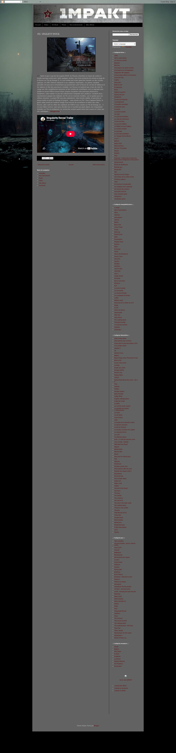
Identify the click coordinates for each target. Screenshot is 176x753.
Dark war (117, 232)
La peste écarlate (120, 112)
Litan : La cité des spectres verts (124, 439)
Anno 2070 (118, 547)
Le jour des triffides (120, 124)
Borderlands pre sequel (122, 557)
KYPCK (116, 654)
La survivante (118, 290)
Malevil (116, 141)
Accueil (38, 25)
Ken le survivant (119, 281)
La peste (117, 109)
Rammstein (118, 666)
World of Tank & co (120, 638)
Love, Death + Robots (121, 442)
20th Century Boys (120, 338)
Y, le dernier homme (120, 325)
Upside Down (118, 517)
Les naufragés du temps (122, 295)
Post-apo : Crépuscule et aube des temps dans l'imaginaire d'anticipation (126, 159)
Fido (115, 384)
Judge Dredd (118, 276)
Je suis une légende (121, 99)
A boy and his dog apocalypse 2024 (126, 343)
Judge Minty (118, 396)
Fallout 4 (117, 579)
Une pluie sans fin (120, 191)
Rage (116, 606)
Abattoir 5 (117, 348)
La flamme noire (119, 107)
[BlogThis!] (45, 158)
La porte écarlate (119, 288)
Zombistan (117, 330)
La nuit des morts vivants (122, 406)
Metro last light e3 (120, 601)
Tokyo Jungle (118, 630)
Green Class (118, 256)
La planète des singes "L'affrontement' (121, 409)
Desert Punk (118, 234)
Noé (115, 459)
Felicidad (117, 249)
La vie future (118, 415)
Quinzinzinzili (118, 162)
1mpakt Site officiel (120, 686)
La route (117, 114)
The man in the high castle (122, 503)
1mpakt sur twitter (120, 690)
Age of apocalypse (120, 210)
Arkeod (116, 220)
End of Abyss (118, 574)
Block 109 (117, 225)
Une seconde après (120, 194)
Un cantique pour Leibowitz (123, 187)
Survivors (117, 491)
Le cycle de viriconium (121, 119)
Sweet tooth (118, 312)
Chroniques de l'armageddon (123, 70)
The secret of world (120, 621)
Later (116, 420)
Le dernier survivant (120, 425)
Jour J (116, 273)
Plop (115, 156)
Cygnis (116, 80)
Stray (116, 616)
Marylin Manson (119, 661)
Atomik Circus (118, 353)
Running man (118, 476)
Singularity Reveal (120, 611)
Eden (116, 246)
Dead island (118, 562)
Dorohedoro (118, 239)
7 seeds (116, 207)
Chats (116, 229)
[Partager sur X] (47, 158)
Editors (116, 649)
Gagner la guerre (119, 92)
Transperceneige (119, 322)
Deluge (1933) (119, 370)
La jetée (117, 403)
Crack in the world (120, 363)
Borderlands (118, 555)
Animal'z (117, 215)
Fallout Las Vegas (120, 582)
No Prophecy (118, 664)
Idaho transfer (118, 394)
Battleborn (117, 552)
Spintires (117, 613)
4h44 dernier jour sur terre (122, 341)
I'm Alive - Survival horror (122, 589)
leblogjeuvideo (55, 111)
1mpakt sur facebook (121, 688)
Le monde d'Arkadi (120, 293)
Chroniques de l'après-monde (124, 68)
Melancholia (118, 449)
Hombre (117, 264)
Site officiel (90, 25)
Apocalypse (118, 217)
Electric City (118, 372)
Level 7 (116, 138)
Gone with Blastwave (121, 254)
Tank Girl (117, 315)
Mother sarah (118, 300)
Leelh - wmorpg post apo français (125, 591)
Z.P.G (116, 530)
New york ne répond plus (122, 456)
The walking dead (120, 320)
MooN (116, 454)
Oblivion (117, 461)
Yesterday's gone (119, 199)
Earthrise (117, 572)
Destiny (116, 567)
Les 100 (117, 435)
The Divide (117, 495)
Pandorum (117, 464)
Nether (116, 604)
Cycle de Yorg (118, 77)
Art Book (55, 25)
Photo (64, 25)
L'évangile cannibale (121, 104)
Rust (115, 609)
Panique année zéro (121, 466)
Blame (116, 222)
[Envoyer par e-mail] (43, 158)
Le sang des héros (120, 432)
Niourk (116, 151)
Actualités (42, 173)
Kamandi (117, 278)
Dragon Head (118, 242)
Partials (116, 153)
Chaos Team (118, 227)
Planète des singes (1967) (122, 471)
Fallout (116, 377)
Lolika (116, 298)
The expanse (118, 498)
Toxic (116, 182)
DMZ (115, 237)
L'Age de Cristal (119, 401)
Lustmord (117, 659)
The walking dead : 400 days (123, 626)
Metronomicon (119, 146)
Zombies (117, 327)
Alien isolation (119, 541)
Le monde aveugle (120, 129)
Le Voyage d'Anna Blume (122, 136)
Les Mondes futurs (120, 437)
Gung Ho (117, 259)
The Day (117, 493)
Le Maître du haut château (122, 126)
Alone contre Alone (120, 58)
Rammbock (118, 474)
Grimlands (117, 584)
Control (116, 560)
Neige (116, 305)
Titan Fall (117, 628)
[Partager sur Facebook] (50, 158)
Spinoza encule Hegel (121, 174)
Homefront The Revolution (122, 586)
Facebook (42, 185)
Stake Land (118, 483)
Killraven (117, 283)
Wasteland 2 (118, 635)
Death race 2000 (119, 368)
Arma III (116, 550)
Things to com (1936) (121, 508)
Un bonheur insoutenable (122, 184)
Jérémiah (117, 271)
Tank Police (118, 317)
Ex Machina (118, 87)
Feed (116, 90)
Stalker (116, 486)
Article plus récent (43, 165)
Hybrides (117, 266)
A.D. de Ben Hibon (120, 346)
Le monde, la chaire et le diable (124, 430)
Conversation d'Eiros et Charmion (125, 75)
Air (115, 350)
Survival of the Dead (121, 488)
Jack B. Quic (118, 269)
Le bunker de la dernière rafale (124, 422)
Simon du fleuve (119, 310)
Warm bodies (118, 520)
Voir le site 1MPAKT (125, 680)
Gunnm (116, 261)
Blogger (96, 726)
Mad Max (117, 594)
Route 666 (117, 169)
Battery (116, 355)
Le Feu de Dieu (119, 121)
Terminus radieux (120, 179)
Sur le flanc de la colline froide (124, 177)
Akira (116, 212)
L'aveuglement (119, 102)
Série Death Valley (120, 478)
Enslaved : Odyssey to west (123, 577)
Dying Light (118, 569)
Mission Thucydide (120, 148)
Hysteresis (117, 97)
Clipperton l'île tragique (121, 72)
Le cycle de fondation (121, 116)
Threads (117, 510)
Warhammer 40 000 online (123, 633)
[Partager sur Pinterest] (52, 158)
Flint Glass (117, 651)
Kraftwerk (117, 656)
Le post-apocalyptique (121, 134)
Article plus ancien (99, 165)
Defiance (117, 564)
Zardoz (116, 532)
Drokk (116, 647)
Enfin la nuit (118, 85)
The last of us (118, 500)
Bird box (117, 65)
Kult (115, 286)
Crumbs (116, 365)
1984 (116, 55)
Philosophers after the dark (123, 469)
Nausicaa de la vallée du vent (124, 303)
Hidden (116, 389)
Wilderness (118, 522)
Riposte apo (118, 167)
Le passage (118, 131)
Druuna (116, 244)
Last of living (118, 417)
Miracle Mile (118, 451)
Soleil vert (117, 481)
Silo (115, 172)
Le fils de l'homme (120, 427)
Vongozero (117, 196)
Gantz (116, 251)
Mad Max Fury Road (121, 444)
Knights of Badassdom (121, 399)
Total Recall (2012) (120, 513)
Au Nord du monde (120, 60)
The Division (118, 618)
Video (46, 25)
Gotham (116, 386)
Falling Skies (118, 375)
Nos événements (76, 25)
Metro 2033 (118, 143)
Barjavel (117, 63)
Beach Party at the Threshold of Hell (126, 358)
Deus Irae (117, 82)
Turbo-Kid (117, 515)
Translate (128, 47)
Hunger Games (119, 391)
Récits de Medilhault (121, 165)
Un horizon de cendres (121, 189)
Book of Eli (117, 360)
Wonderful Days (119, 525)
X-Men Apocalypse (120, 527)
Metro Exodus (118, 599)
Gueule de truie (119, 95)
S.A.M (116, 308)
